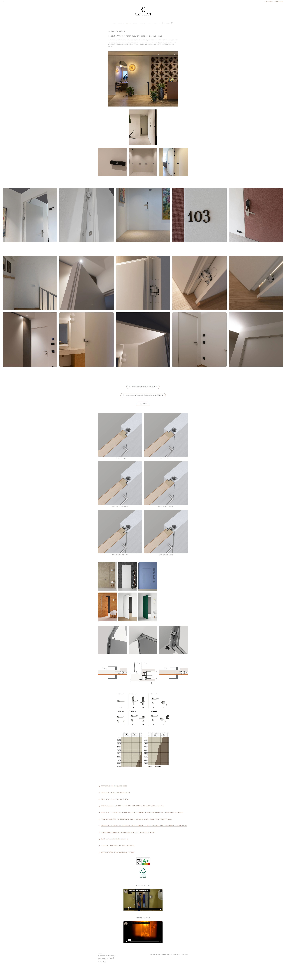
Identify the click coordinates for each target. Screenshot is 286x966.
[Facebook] (3, 1)
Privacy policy (176, 954)
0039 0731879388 (279, 1)
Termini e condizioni (167, 954)
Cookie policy (184, 954)
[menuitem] (115, 23)
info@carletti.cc (269, 1)
